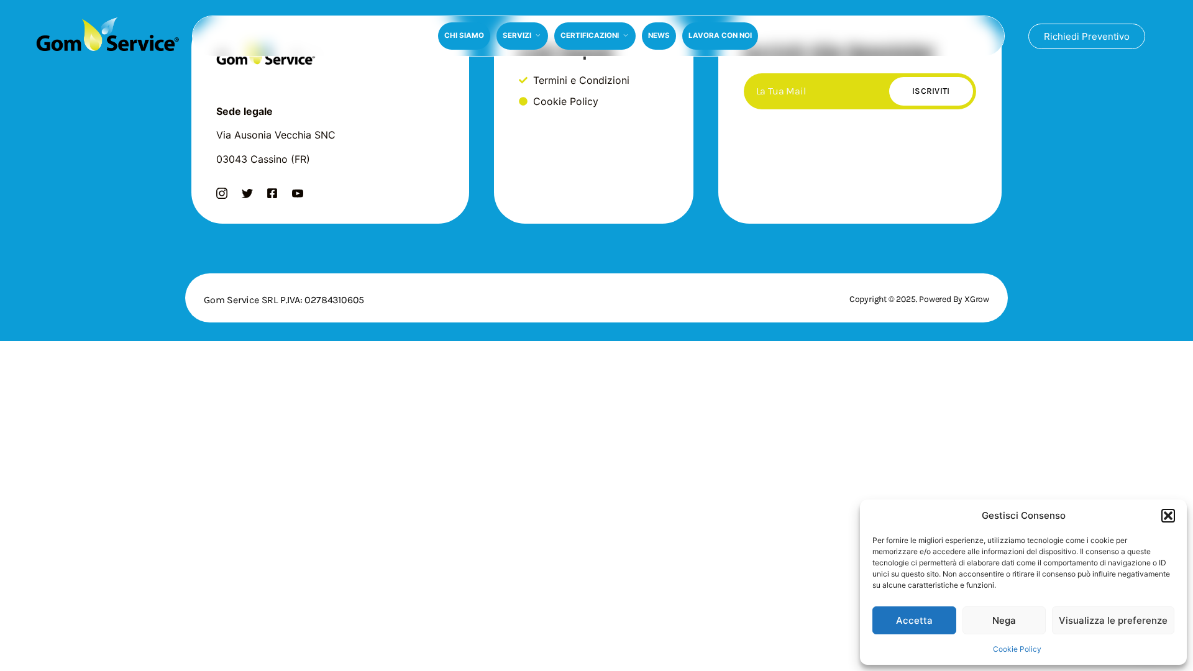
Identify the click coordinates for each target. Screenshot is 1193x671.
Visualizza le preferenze (1113, 620)
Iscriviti (931, 91)
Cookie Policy (1017, 649)
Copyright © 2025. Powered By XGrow (919, 299)
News (659, 35)
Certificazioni (589, 35)
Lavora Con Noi (720, 35)
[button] (1168, 515)
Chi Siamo (464, 35)
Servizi (517, 35)
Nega (1004, 620)
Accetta (914, 620)
